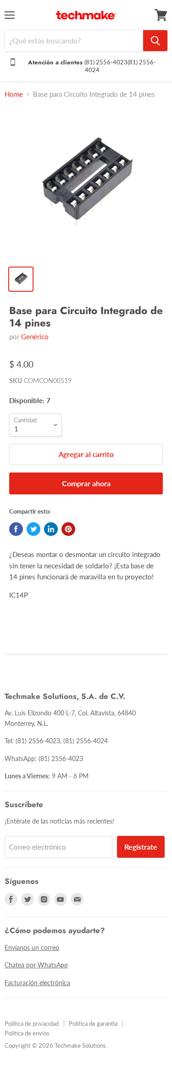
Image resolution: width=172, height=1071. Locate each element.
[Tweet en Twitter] (33, 529)
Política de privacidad (32, 1023)
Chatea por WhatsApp (36, 965)
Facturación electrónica (37, 983)
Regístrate (140, 846)
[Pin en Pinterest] (68, 529)
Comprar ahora (86, 483)
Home (14, 94)
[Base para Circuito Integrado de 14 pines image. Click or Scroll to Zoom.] (86, 183)
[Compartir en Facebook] (16, 529)
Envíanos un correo (32, 947)
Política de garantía (93, 1023)
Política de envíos (27, 1033)
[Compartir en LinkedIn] (51, 529)
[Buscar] (155, 40)
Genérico (35, 336)
